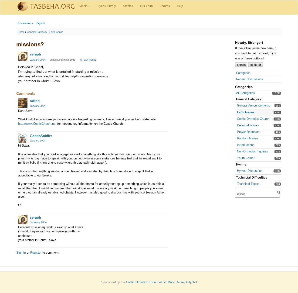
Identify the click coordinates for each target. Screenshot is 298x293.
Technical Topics (248, 184)
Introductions (245, 145)
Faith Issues (245, 112)
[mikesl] (22, 103)
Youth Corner (245, 158)
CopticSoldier (41, 136)
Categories (243, 73)
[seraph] (22, 56)
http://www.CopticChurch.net (37, 123)
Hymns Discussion (249, 170)
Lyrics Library (107, 6)
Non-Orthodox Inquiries (252, 151)
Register (255, 64)
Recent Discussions (249, 79)
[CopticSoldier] (22, 138)
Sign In (41, 23)
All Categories (245, 93)
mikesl (35, 101)
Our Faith (146, 6)
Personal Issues (248, 125)
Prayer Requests (248, 132)
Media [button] (83, 6)
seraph (35, 54)
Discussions (25, 23)
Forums (165, 6)
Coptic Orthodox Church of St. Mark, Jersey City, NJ (161, 282)
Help (180, 6)
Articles (128, 6)
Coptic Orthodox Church (253, 119)
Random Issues (247, 138)
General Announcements (253, 105)
